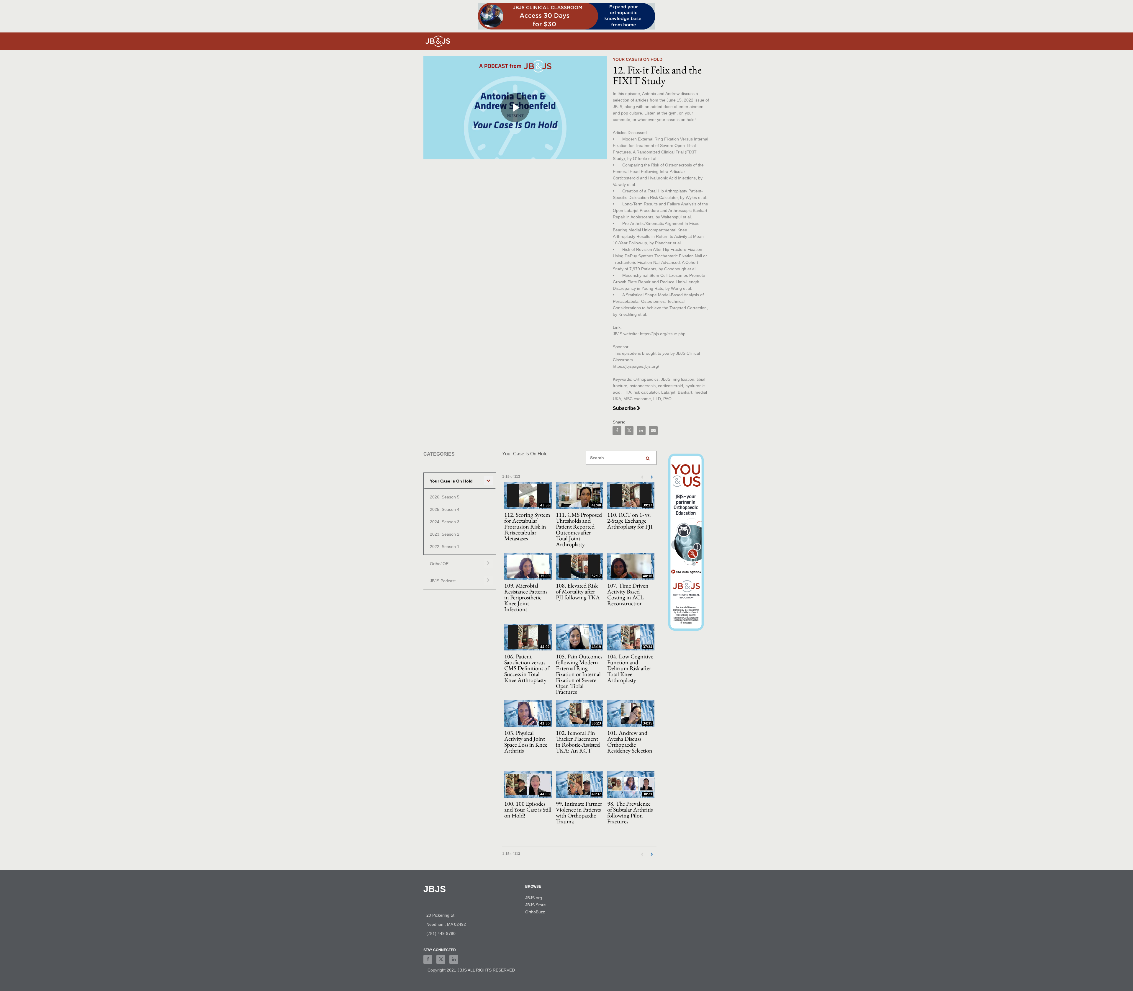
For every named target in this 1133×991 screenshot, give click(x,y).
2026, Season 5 (444, 497)
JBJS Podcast (443, 580)
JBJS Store (535, 904)
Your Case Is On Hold (451, 481)
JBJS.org (533, 897)
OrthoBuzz (535, 912)
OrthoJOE (439, 563)
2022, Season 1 (444, 546)
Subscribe (625, 408)
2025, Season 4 (444, 509)
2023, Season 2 (444, 534)
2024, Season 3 (444, 521)
